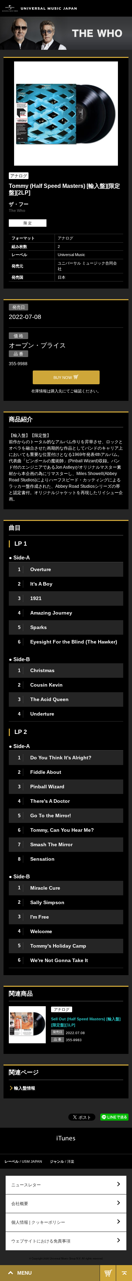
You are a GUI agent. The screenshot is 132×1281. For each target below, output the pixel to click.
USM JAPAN (32, 1161)
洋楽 (70, 1161)
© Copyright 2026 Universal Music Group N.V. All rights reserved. (66, 1258)
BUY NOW (108, 1273)
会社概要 (19, 1203)
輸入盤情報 (24, 1088)
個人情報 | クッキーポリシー (38, 1222)
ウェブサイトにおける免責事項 (40, 1241)
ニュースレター (26, 1184)
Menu (124, 8)
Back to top (124, 1273)
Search (108, 8)
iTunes (66, 1138)
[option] (66, 114)
